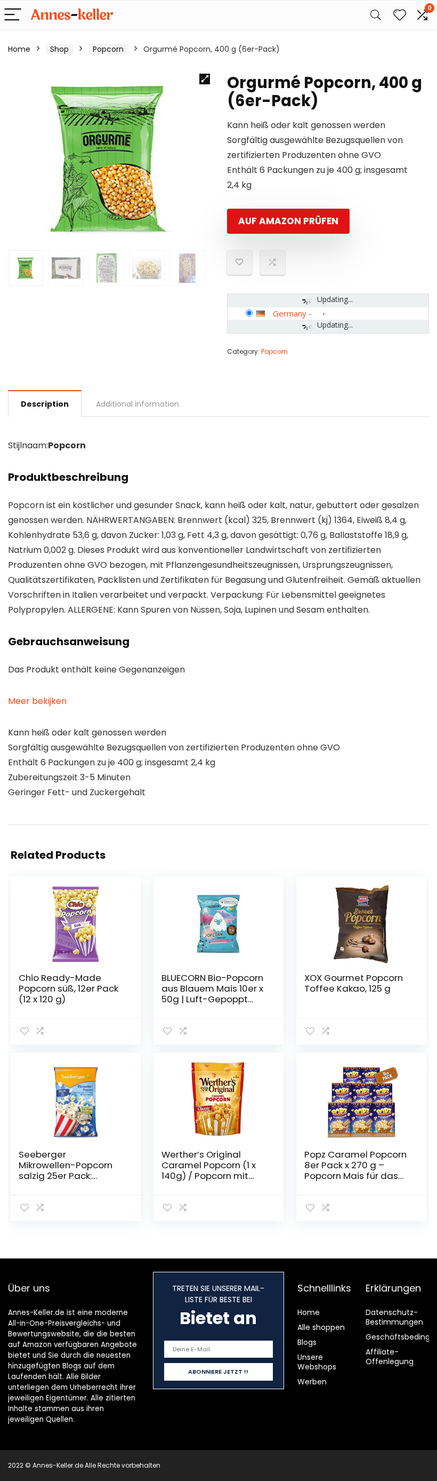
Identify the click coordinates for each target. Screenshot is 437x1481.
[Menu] (13, 15)
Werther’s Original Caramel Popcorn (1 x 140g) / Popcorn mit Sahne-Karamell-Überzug (208, 1175)
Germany (289, 313)
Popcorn (108, 49)
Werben (312, 1381)
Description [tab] (45, 404)
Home (19, 49)
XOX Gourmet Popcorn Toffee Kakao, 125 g (353, 983)
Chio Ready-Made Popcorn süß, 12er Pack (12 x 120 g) (68, 988)
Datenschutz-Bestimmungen (394, 1317)
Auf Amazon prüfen (288, 221)
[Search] (376, 15)
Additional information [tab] (137, 404)
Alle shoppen (321, 1327)
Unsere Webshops (316, 1362)
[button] (204, 79)
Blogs (307, 1342)
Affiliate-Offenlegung (390, 1357)
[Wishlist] (399, 15)
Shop (59, 49)
